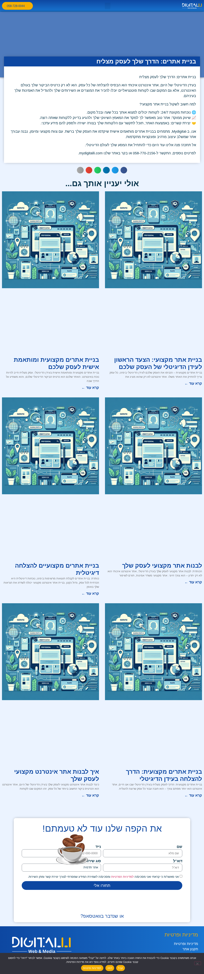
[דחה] (197, 963)
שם (179, 847)
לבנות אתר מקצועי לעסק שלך (162, 565)
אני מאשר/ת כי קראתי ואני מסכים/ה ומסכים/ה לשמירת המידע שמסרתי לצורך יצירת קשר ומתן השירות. (103, 876)
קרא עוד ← (193, 383)
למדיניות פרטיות (92, 968)
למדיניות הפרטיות (122, 876)
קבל (120, 968)
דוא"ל (177, 861)
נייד (98, 847)
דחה (109, 968)
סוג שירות (93, 861)
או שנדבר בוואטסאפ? (102, 916)
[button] (107, 6)
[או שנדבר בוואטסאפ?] (102, 907)
